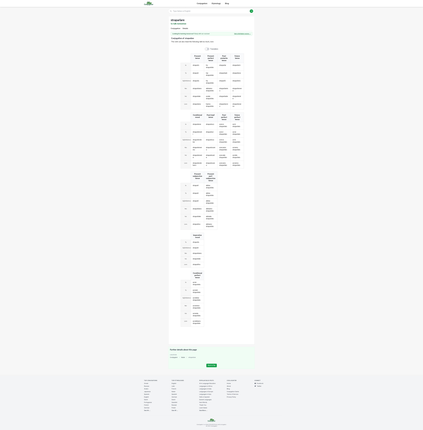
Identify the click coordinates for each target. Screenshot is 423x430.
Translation (214, 49)
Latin (173, 386)
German (146, 408)
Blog (227, 3)
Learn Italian (203, 408)
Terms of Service (232, 394)
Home (229, 383)
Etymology (216, 3)
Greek (146, 383)
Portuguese (148, 402)
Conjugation (202, 3)
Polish (174, 408)
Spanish (146, 394)
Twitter (259, 386)
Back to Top (211, 365)
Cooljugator (174, 357)
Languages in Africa (205, 386)
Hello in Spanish (204, 397)
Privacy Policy (231, 397)
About (229, 386)
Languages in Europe (206, 391)
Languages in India (205, 389)
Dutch (146, 399)
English (146, 397)
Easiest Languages (205, 399)
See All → (147, 410)
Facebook (260, 383)
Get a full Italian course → (242, 34)
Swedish (174, 402)
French (146, 405)
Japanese (147, 391)
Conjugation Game (233, 391)
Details (185, 28)
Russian (146, 386)
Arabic (146, 389)
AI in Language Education (207, 383)
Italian (183, 357)
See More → (203, 410)
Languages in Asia (205, 394)
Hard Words (203, 402)
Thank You (202, 405)
